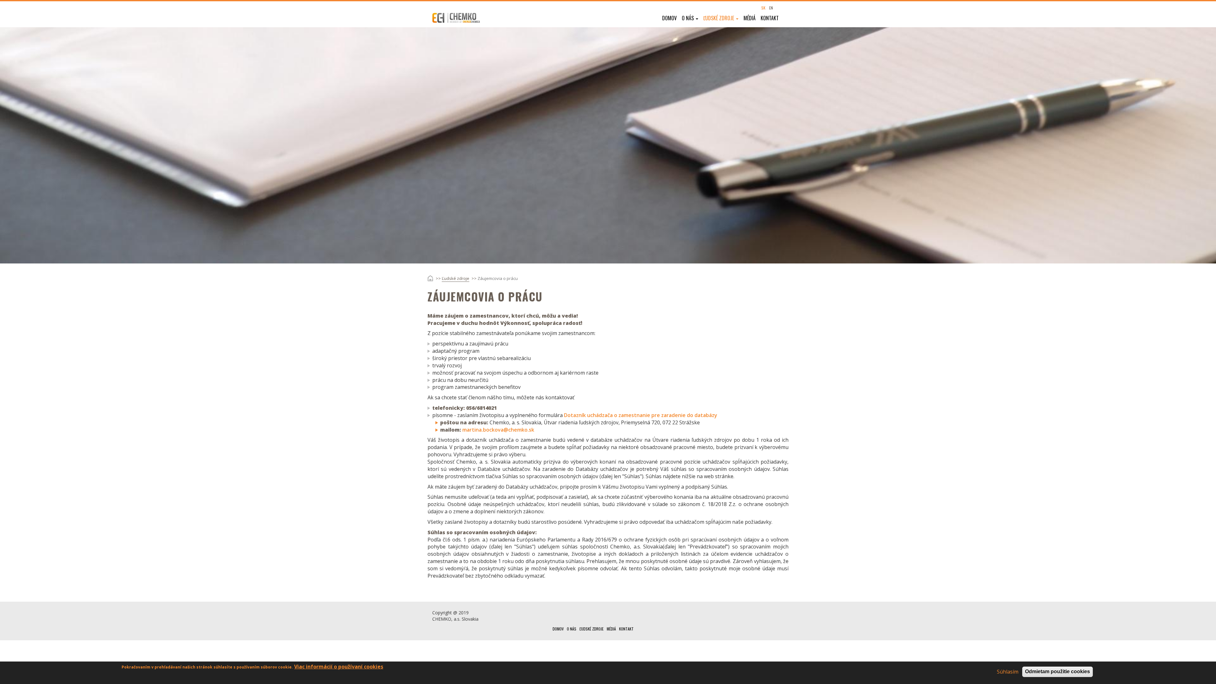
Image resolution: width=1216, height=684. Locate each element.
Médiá (750, 18)
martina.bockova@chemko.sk (498, 429)
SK (763, 7)
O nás (688, 18)
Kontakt (770, 18)
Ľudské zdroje (719, 18)
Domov (669, 18)
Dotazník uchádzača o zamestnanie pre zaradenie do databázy (640, 415)
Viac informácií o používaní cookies (338, 666)
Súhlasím (1007, 671)
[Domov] (460, 18)
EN (771, 7)
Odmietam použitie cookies (1057, 671)
